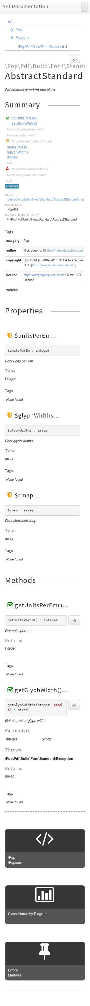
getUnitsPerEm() (25, 117)
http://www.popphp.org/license (45, 275)
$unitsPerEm (17, 146)
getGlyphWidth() (24, 123)
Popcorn (22, 37)
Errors (13, 969)
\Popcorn (15, 862)
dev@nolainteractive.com (65, 250)
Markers (14, 974)
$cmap (12, 156)
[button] (75, 59)
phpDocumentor (65, 998)
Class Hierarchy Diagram (28, 913)
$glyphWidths (17, 151)
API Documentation (25, 6)
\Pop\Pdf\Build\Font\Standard (41, 46)
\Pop (11, 857)
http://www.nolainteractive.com (53, 265)
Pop (19, 29)
